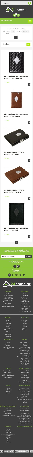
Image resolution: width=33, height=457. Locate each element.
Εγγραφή (28, 256)
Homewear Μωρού (8, 333)
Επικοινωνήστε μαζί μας (8, 306)
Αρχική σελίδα (11, 28)
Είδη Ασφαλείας (8, 329)
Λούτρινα (8, 442)
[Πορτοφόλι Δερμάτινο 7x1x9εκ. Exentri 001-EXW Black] (16, 137)
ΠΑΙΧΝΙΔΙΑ (8, 426)
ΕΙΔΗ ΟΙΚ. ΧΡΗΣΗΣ (24, 385)
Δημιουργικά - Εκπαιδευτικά (8, 434)
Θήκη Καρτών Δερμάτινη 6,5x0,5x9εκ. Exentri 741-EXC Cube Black (16, 77)
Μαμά (8, 328)
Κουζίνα (8, 345)
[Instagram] (18, 266)
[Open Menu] (30, 21)
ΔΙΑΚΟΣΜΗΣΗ (8, 339)
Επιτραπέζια (8, 435)
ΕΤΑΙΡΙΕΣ (18, 28)
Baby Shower (8, 334)
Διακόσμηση (8, 410)
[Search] (29, 3)
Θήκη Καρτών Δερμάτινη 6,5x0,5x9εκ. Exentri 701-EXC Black (16, 229)
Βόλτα (8, 325)
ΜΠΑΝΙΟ (8, 368)
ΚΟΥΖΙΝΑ (24, 339)
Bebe (8, 440)
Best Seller (8, 336)
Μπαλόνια (8, 432)
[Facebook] (14, 266)
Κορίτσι (8, 430)
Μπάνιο (8, 321)
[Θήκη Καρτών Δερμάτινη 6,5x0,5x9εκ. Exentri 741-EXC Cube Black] (16, 62)
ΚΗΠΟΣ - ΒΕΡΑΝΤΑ (25, 368)
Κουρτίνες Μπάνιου (8, 370)
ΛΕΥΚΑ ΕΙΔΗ (25, 317)
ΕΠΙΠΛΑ (8, 385)
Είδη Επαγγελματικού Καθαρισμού (8, 412)
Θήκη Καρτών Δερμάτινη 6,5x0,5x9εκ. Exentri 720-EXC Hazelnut (16, 115)
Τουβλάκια (8, 437)
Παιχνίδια (8, 326)
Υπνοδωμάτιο (8, 344)
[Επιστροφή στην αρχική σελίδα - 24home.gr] (16, 9)
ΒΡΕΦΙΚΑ (8, 317)
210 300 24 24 (18, 275)
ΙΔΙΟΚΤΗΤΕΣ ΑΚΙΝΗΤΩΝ (24, 426)
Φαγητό (8, 320)
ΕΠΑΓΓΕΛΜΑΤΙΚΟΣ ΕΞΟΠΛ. (8, 406)
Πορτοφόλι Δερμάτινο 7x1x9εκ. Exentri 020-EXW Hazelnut (14, 191)
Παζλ (8, 438)
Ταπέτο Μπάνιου (8, 372)
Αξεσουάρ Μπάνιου (8, 374)
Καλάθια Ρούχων (8, 377)
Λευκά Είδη (8, 323)
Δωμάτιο (8, 331)
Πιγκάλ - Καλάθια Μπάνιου (8, 375)
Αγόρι (8, 429)
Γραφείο (8, 393)
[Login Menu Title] (18, 15)
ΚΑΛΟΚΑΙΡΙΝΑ (24, 406)
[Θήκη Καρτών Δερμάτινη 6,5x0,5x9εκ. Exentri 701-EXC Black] (16, 214)
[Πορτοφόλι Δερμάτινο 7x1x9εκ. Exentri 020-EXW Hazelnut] (16, 175)
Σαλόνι (8, 342)
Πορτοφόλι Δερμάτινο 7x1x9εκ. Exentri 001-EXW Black (14, 153)
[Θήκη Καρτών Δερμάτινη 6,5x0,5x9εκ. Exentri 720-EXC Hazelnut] (16, 100)
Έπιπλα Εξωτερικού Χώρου (8, 415)
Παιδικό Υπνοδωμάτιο (8, 347)
